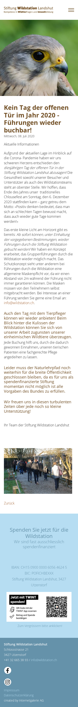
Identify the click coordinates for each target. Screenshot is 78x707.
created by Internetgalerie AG (24, 700)
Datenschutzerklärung (19, 695)
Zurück (9, 503)
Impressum (11, 690)
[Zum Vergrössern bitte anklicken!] (39, 607)
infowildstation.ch (19, 302)
